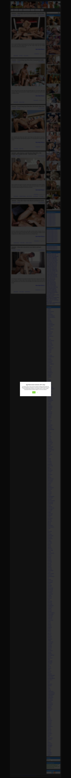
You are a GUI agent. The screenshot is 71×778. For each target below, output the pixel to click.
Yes (33, 392)
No (37, 392)
